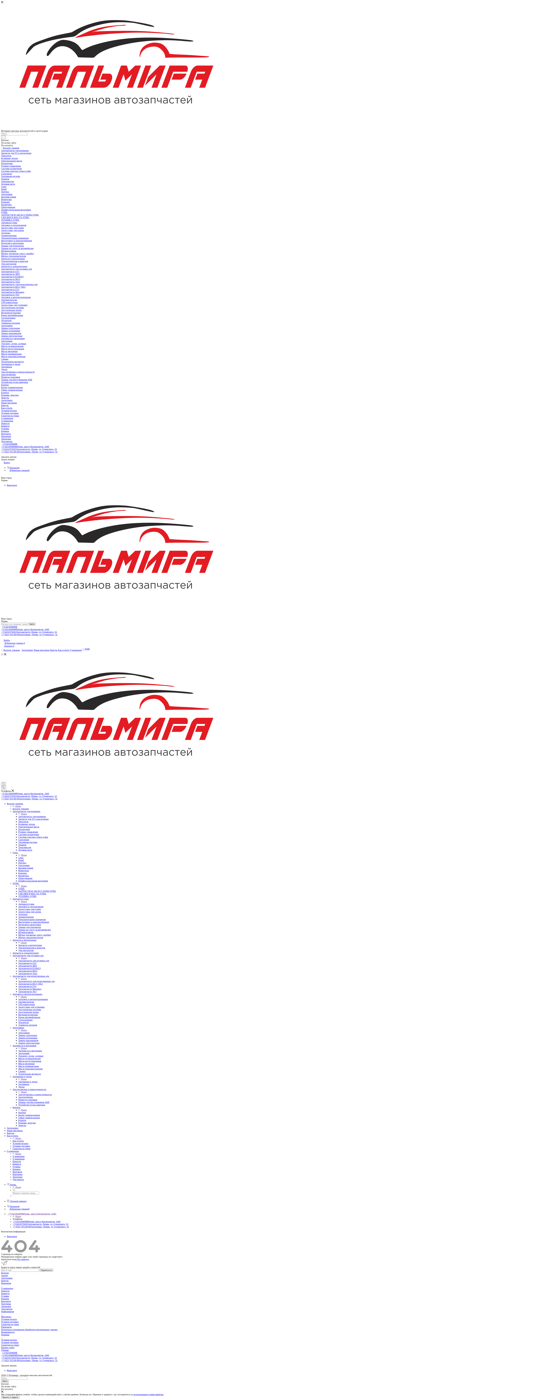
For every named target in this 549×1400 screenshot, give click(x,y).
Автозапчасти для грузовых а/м (33, 960)
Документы (6, 1309)
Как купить (18, 1141)
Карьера (5, 1298)
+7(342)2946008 (9, 444)
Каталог (5, 1273)
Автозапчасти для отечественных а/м (36, 981)
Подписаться (46, 1270)
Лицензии (6, 1306)
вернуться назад (9, 1259)
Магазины (6, 1316)
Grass (20, 857)
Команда (5, 1293)
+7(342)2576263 (29, 449)
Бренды (5, 1280)
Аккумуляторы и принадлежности (35, 1094)
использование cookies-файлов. (148, 1394)
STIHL (21, 888)
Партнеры (6, 1304)
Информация (7, 1311)
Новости (5, 1291)
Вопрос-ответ (7, 1347)
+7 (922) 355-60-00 (29, 452)
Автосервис (7, 1278)
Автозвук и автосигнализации (33, 999)
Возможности (8, 1332)
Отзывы (5, 1296)
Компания (6, 1283)
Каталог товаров (21, 809)
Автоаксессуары (26, 904)
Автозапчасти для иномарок (32, 816)
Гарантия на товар (10, 1324)
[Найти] (3, 137)
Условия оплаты (9, 1319)
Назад (18, 806)
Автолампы (24, 1033)
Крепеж (22, 1112)
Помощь (5, 1334)
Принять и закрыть (10, 1397)
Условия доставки (10, 1322)
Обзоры (5, 1350)
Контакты (6, 1301)
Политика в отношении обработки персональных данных (29, 1329)
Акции (4, 1275)
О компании (19, 1156)
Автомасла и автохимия (30, 1051)
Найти (31, 624)
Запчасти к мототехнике (30, 945)
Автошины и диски (27, 1081)
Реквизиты (6, 1327)
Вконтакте (12, 485)
